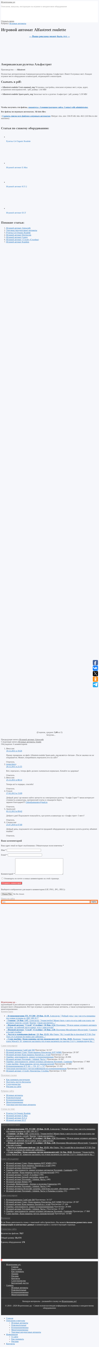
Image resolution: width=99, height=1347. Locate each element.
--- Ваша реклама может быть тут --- (49, 36)
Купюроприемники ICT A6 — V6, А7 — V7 (25, 1066)
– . (50, 1021)
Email (4, 855)
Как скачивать (17, 1271)
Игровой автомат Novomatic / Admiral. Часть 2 (26, 1186)
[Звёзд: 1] (49, 293)
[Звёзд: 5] (49, 682)
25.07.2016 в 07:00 (14, 825)
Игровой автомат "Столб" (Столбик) (22, 1175)
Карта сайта (16, 1269)
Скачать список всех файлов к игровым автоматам (26, 116)
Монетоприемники (14, 1102)
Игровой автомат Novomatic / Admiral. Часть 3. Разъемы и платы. (34, 1191)
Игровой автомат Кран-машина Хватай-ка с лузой (28, 1055)
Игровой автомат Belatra (17, 1182)
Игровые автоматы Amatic (29, 742)
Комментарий (8, 874)
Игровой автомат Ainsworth (18, 228)
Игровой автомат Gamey (17, 237)
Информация (12, 1334)
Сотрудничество (13, 1084)
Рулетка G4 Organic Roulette (18, 233)
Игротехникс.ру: (13, 1264)
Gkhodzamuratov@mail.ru (36, 802)
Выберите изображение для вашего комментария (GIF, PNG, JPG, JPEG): (33, 889)
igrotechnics (11, 764)
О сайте (14, 1337)
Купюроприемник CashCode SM (20, 1050)
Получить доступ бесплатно (18, 1082)
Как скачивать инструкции (18, 1080)
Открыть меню (7, 21)
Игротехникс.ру (8, 2)
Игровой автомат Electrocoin (18, 235)
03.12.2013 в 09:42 (14, 811)
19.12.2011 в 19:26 (14, 751)
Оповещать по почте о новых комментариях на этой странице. (31, 878)
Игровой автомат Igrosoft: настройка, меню (25, 1177)
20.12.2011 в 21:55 (14, 766)
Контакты (15, 1278)
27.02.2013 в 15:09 (14, 793)
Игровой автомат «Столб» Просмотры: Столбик (27, 1071)
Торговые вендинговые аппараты (21, 1104)
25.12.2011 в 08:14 (14, 780)
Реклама (15, 1276)
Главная (14, 1267)
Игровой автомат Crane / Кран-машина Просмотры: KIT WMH (34, 1052)
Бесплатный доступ (20, 1283)
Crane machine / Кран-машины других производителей (30, 1064)
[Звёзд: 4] (49, 585)
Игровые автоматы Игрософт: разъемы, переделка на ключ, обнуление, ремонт (41, 1189)
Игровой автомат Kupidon (17, 242)
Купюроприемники (14, 1100)
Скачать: (10, 1285)
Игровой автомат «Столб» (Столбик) (22, 240)
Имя (3, 850)
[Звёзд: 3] (49, 488)
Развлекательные (13, 1098)
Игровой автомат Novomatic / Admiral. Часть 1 (26, 1059)
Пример (14, 1274)
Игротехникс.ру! (69, 1301)
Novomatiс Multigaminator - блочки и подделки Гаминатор (31, 1184)
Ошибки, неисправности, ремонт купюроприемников (30, 1057)
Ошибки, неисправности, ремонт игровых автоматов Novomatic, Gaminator (39, 1062)
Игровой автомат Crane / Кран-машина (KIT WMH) (29, 1163)
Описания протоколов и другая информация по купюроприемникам (36, 1068)
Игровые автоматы (17, 23)
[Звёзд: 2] (49, 390)
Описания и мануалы (15, 1320)
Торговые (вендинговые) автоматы (21, 230)
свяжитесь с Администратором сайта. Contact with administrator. (58, 107)
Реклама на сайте (13, 1086)
